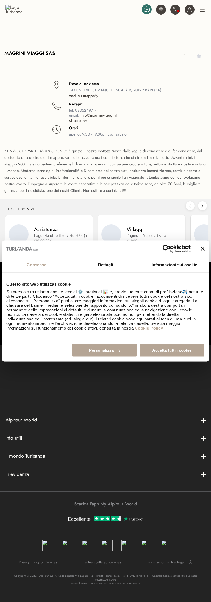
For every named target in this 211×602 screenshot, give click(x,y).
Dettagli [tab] (105, 264)
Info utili (14, 437)
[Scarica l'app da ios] (108, 513)
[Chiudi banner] (203, 249)
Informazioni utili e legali (166, 562)
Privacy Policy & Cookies (38, 562)
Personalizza (101, 350)
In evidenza (17, 474)
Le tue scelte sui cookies (102, 562)
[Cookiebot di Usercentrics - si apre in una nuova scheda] (167, 249)
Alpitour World (21, 419)
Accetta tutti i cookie (171, 350)
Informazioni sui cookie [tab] (174, 264)
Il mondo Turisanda (25, 456)
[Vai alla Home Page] (72, 9)
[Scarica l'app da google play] (103, 513)
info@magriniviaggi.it (98, 115)
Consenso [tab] (36, 264)
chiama (75, 120)
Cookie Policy (149, 327)
